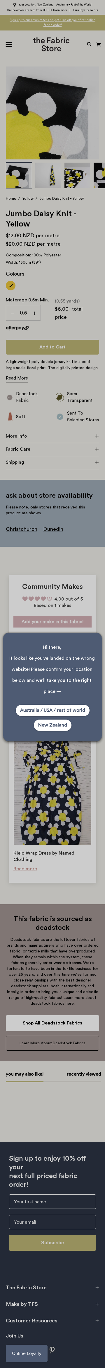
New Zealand (52, 725)
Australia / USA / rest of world (52, 710)
